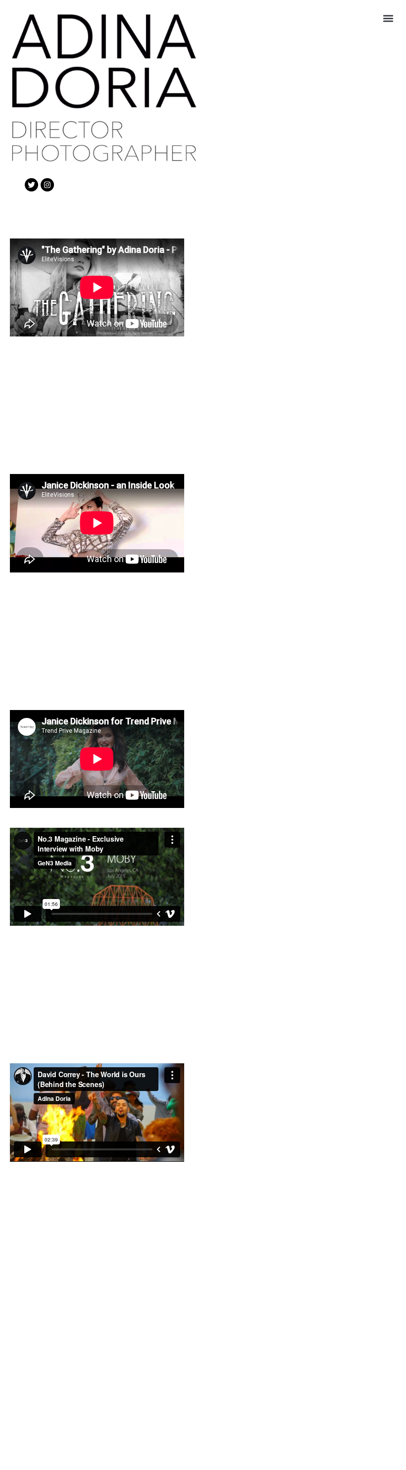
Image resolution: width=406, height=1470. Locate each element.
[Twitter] (31, 184)
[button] (388, 18)
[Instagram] (47, 184)
